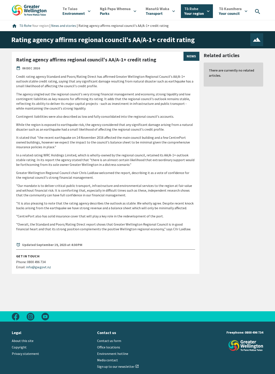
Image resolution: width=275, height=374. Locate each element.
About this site (23, 341)
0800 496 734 (254, 332)
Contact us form (109, 341)
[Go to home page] (29, 10)
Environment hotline (112, 353)
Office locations (108, 347)
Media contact (107, 360)
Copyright (19, 347)
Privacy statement (25, 353)
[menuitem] (76, 11)
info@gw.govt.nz (38, 267)
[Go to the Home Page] (245, 345)
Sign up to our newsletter (118, 366)
